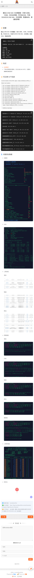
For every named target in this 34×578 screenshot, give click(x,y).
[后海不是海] (17, 2)
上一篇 (3, 516)
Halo (14, 574)
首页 (3, 6)
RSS (14, 576)
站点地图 (19, 576)
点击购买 (6, 67)
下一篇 (30, 516)
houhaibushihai (19, 572)
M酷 (26, 574)
